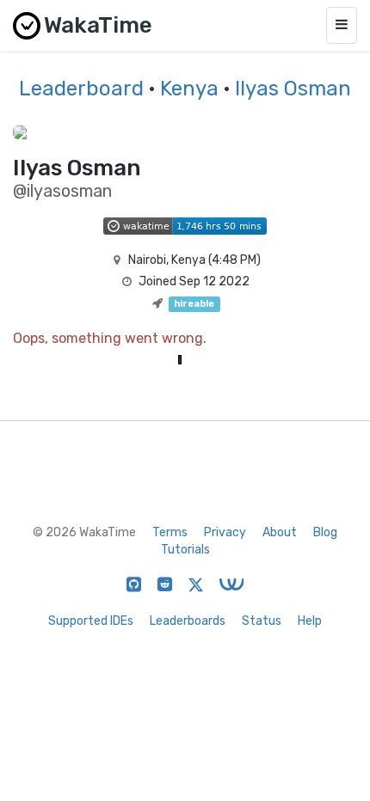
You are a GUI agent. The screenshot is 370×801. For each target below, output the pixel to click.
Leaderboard (81, 88)
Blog (325, 532)
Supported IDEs (90, 621)
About (279, 532)
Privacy (225, 532)
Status (261, 621)
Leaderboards (187, 621)
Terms (170, 532)
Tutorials (185, 549)
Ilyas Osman (293, 88)
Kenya (189, 88)
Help (310, 621)
